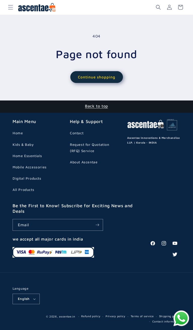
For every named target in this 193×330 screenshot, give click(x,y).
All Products (23, 189)
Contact (76, 133)
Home (18, 133)
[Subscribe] (97, 225)
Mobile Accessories (30, 167)
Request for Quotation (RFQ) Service (89, 147)
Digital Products (27, 178)
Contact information (166, 321)
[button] (10, 7)
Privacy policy (115, 316)
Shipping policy (170, 316)
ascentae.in (67, 316)
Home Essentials (27, 156)
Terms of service (142, 316)
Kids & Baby (23, 144)
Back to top (96, 106)
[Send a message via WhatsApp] (181, 318)
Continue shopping (96, 77)
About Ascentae (84, 162)
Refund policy (90, 316)
